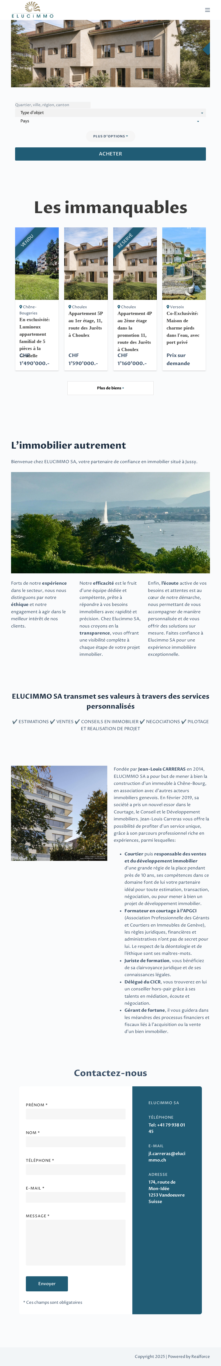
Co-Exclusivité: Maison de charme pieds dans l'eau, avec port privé (183, 328)
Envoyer (47, 1284)
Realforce (200, 1357)
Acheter (110, 154)
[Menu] (207, 10)
